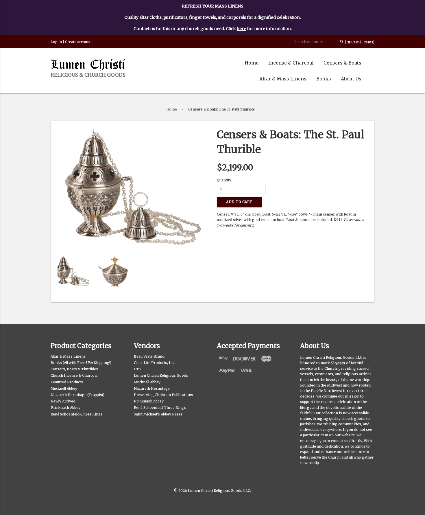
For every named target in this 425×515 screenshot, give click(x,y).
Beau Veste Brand (149, 356)
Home (251, 63)
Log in (56, 42)
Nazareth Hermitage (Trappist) (77, 395)
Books (323, 79)
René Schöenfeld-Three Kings (77, 414)
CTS (137, 369)
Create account (77, 42)
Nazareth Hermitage (152, 388)
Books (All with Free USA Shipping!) (81, 362)
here (241, 28)
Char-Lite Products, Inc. (154, 362)
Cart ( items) (362, 42)
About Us (351, 79)
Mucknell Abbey (64, 388)
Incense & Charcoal (291, 63)
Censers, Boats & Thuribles (74, 369)
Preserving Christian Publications (163, 395)
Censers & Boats (342, 63)
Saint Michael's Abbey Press (158, 414)
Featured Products (67, 382)
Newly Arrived (63, 401)
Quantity (224, 180)
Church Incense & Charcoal (74, 375)
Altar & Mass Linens (282, 79)
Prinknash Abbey (65, 407)
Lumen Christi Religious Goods (161, 375)
